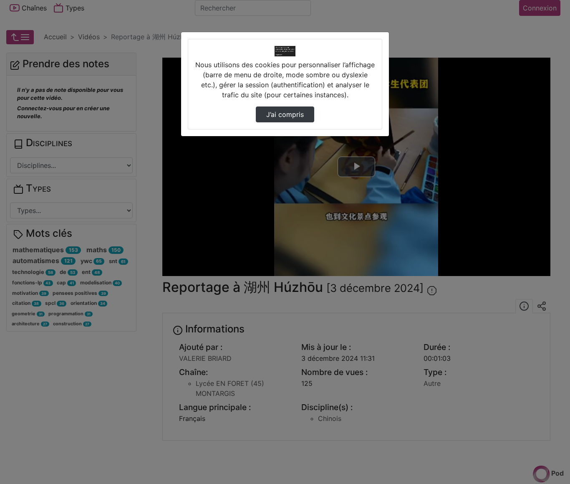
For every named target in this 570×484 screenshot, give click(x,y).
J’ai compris (285, 114)
